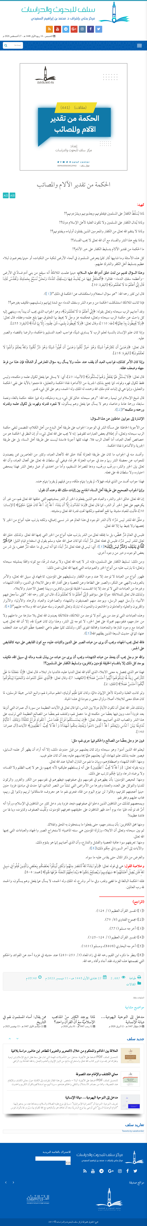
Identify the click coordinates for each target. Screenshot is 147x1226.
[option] (73, 1055)
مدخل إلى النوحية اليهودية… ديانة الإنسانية (122, 1020)
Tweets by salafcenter (133, 1131)
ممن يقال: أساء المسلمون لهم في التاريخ (24, 1020)
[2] (119, 410)
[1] (48, 294)
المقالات (131, 984)
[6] (93, 849)
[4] (8, 607)
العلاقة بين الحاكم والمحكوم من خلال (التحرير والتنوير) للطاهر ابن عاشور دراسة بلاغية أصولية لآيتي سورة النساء (64, 1054)
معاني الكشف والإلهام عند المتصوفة (97, 1074)
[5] (88, 634)
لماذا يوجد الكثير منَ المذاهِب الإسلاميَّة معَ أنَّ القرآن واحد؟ (73, 1020)
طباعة (132, 978)
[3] (101, 547)
